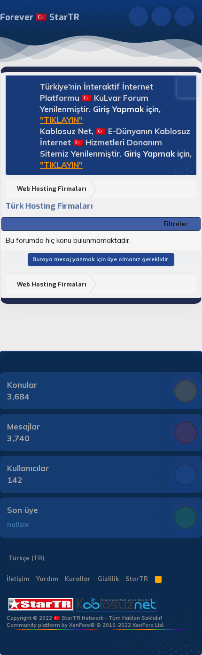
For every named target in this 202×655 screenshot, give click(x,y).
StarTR (136, 578)
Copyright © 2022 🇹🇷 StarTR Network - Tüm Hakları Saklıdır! (84, 618)
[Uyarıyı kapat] (183, 86)
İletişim (18, 578)
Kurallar (78, 578)
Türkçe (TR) (26, 558)
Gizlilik (108, 578)
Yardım (47, 578)
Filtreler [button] (175, 223)
